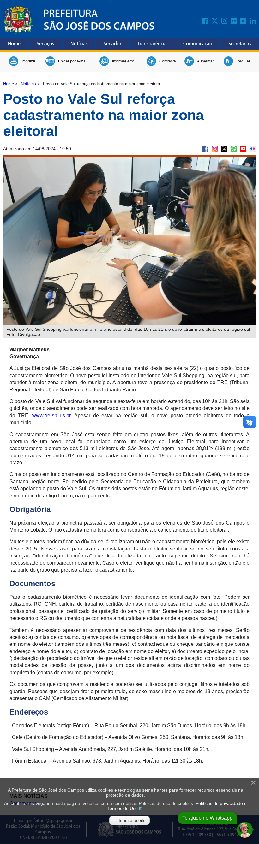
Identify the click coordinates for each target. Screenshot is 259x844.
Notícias (78, 43)
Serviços (45, 43)
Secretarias (239, 43)
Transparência (152, 43)
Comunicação (197, 43)
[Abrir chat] (245, 830)
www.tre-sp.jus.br (51, 415)
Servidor (112, 43)
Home (14, 43)
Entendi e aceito (129, 820)
